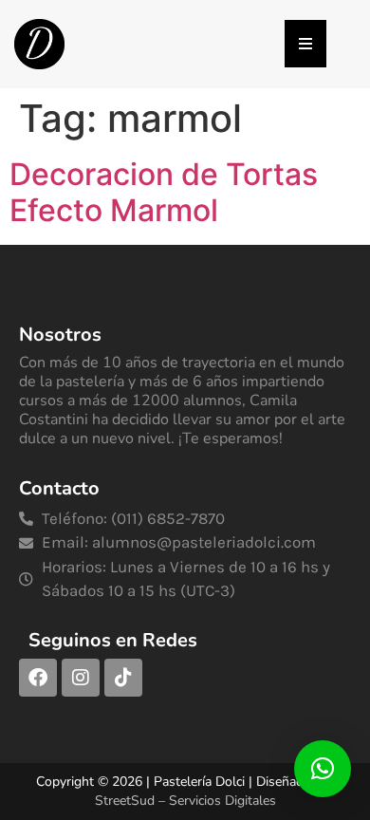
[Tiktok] (123, 678)
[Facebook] (38, 678)
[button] (322, 768)
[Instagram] (81, 678)
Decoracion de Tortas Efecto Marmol (163, 192)
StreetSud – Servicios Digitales (185, 801)
